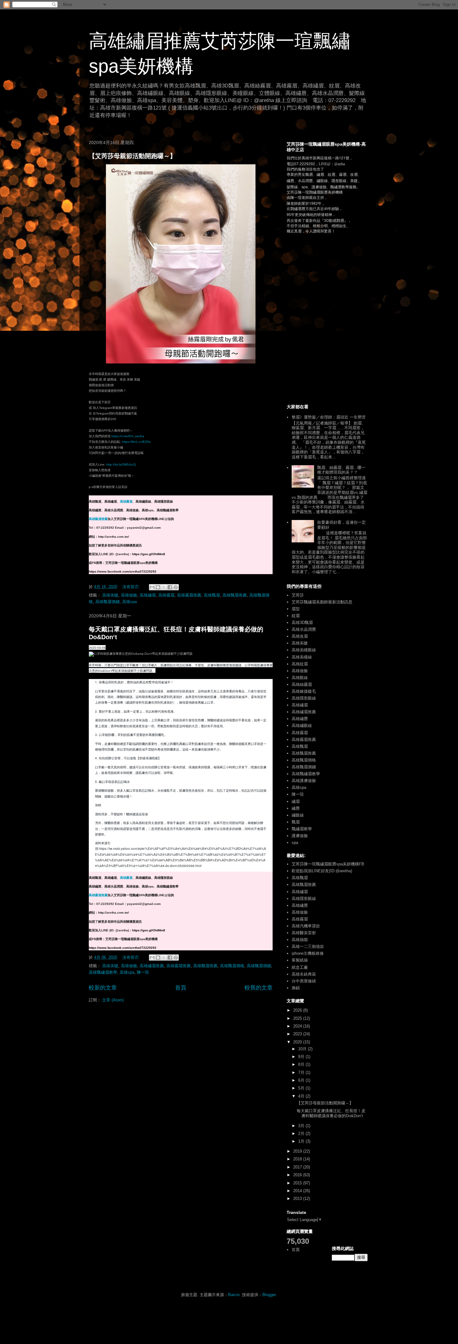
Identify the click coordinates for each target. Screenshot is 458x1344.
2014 (298, 1190)
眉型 (296, 608)
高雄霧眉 (126, 501)
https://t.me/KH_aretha (128, 436)
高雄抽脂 (300, 939)
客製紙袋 (300, 960)
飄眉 (296, 822)
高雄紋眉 (300, 664)
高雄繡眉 (148, 595)
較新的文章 (103, 988)
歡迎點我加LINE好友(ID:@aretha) (322, 871)
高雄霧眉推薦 (189, 595)
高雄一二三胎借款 (308, 946)
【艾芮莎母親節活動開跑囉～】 (132, 155)
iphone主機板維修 (308, 953)
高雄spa (129, 601)
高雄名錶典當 (304, 974)
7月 (302, 1072)
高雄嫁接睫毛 (304, 691)
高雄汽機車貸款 (306, 926)
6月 (302, 1080)
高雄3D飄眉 (302, 622)
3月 (302, 1125)
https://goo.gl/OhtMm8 (148, 554)
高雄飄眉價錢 (107, 601)
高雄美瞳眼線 (304, 650)
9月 (302, 1056)
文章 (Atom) (113, 1000)
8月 (302, 1064)
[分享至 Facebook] (170, 587)
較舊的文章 (259, 988)
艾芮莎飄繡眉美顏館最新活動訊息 (322, 602)
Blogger (269, 1294)
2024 (298, 1026)
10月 (303, 1049)
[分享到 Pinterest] (176, 587)
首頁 (180, 988)
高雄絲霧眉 (302, 684)
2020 (298, 1042)
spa (295, 842)
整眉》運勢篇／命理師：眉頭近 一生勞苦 (329, 417)
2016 (298, 1175)
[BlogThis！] (158, 587)
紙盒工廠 (300, 967)
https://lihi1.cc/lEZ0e (136, 441)
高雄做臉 (129, 595)
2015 (298, 1183)
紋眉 (296, 615)
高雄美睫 (110, 595)
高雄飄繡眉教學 (103, 972)
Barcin (234, 1294)
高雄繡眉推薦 (152, 965)
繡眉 (296, 801)
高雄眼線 (300, 677)
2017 (298, 1167)
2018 (298, 1159)
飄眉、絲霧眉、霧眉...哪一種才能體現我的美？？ (341, 470)
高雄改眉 (300, 636)
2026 (298, 1010)
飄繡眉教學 (302, 829)
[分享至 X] (164, 587)
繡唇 (296, 808)
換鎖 (296, 988)
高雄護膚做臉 (304, 780)
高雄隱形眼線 (304, 698)
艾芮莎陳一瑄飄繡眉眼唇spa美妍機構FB (328, 864)
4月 (302, 1096)
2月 (302, 1133)
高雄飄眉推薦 (98, 519)
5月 (302, 1088)
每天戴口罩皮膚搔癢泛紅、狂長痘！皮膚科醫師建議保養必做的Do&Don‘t (331, 1113)
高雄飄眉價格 (232, 965)
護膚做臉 (300, 835)
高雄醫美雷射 (304, 932)
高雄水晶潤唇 (304, 629)
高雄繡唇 (300, 718)
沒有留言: (131, 586)
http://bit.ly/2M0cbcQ (121, 464)
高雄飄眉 (212, 595)
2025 (298, 1018)
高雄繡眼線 (302, 725)
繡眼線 (298, 815)
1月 (302, 1141)
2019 (298, 1151)
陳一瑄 (143, 972)
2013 (298, 1198)
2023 (298, 1034)
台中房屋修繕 (304, 981)
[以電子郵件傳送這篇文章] (152, 587)
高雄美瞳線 (302, 657)
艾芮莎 (298, 595)
